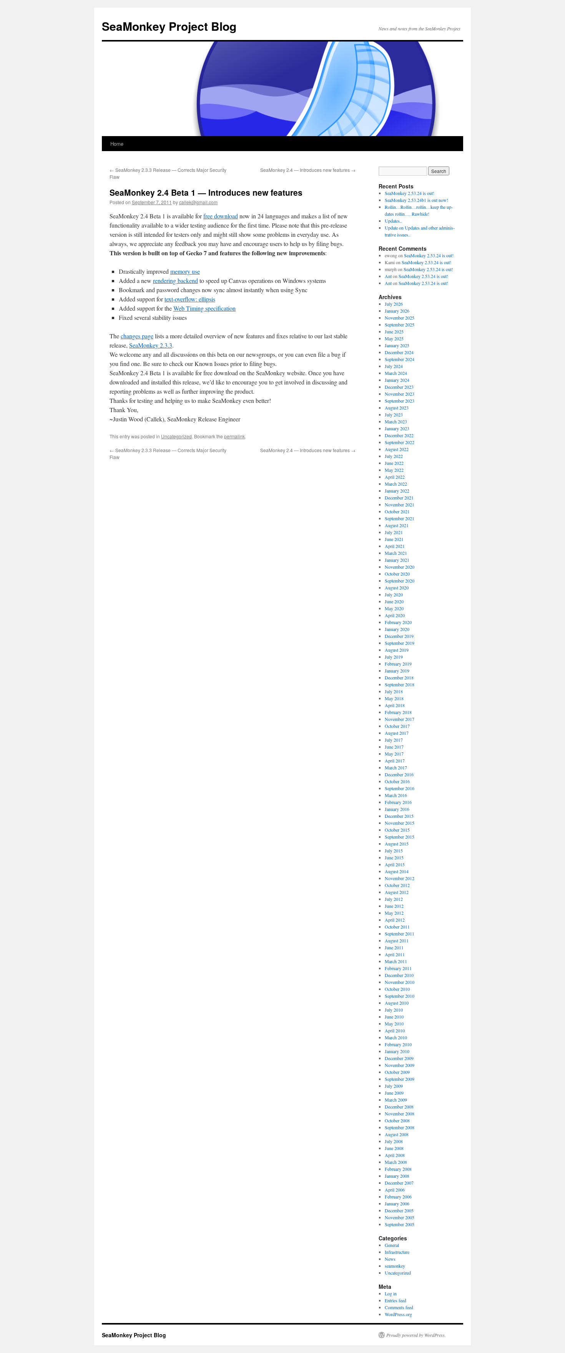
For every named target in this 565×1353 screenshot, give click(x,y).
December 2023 (399, 387)
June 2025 (394, 331)
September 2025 (399, 324)
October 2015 (397, 830)
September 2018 (399, 684)
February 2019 (398, 664)
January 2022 (397, 491)
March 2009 (396, 1100)
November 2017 (399, 719)
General (392, 1245)
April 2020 (395, 615)
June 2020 (394, 601)
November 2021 (399, 504)
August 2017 (397, 733)
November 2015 (399, 823)
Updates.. (393, 221)
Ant (388, 276)
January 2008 (397, 1176)
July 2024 (394, 366)
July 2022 (394, 456)
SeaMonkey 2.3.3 (150, 345)
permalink (234, 436)
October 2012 (397, 885)
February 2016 (398, 802)
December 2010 (399, 975)
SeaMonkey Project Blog (169, 26)
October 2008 (397, 1120)
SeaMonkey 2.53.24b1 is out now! (416, 200)
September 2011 (399, 933)
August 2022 (397, 449)
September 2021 (399, 518)
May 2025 (394, 338)
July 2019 (394, 657)
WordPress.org (398, 1314)
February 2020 (398, 622)
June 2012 (394, 906)
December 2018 (399, 677)
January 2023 (397, 428)
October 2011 (397, 927)
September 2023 (399, 401)
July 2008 (394, 1141)
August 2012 (397, 892)
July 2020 (394, 594)
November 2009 (399, 1065)
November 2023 (399, 394)
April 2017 (395, 760)
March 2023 (396, 421)
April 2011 (395, 954)
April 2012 (395, 920)
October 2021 (397, 511)
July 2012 (394, 899)
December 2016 (399, 774)
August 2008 (397, 1134)
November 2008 (399, 1113)
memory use (185, 271)
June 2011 (394, 947)
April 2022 (395, 477)
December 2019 (399, 636)
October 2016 (397, 781)
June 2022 (394, 463)
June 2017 (394, 747)
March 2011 (396, 961)
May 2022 (394, 470)
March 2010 (396, 1037)
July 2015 (394, 850)
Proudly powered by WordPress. (416, 1335)
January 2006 (397, 1203)
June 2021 (394, 539)
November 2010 (399, 982)
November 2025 (399, 318)
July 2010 (394, 1010)
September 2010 (399, 996)
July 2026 (394, 304)
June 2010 (394, 1017)
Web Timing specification (204, 308)
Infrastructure (397, 1252)
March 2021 (396, 553)
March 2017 (396, 767)
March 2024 (396, 373)
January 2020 (397, 629)
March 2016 (396, 795)
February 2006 (398, 1196)
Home (116, 143)
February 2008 (398, 1169)
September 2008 (399, 1127)
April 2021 (395, 546)
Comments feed (399, 1307)
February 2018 (398, 712)
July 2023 (394, 414)
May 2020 (394, 608)
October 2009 (397, 1072)
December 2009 (399, 1058)
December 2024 (399, 352)
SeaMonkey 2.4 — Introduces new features (308, 169)
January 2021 (397, 560)
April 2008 (395, 1155)
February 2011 (398, 968)
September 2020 (399, 580)
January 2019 (397, 670)
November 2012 (399, 878)
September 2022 (399, 442)
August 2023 (397, 407)
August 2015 (397, 843)
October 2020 (397, 574)
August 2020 (397, 587)
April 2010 (395, 1030)
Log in (391, 1293)
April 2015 (395, 864)
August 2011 (397, 940)
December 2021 (399, 497)
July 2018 (394, 691)
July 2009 (394, 1086)
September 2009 (399, 1079)
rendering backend (175, 280)
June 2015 (394, 857)
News (390, 1259)
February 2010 (398, 1044)
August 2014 (397, 871)
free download (220, 216)
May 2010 (394, 1023)
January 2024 (397, 380)
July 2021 (394, 532)
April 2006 (395, 1190)
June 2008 (394, 1148)
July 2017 (394, 740)
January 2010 (397, 1051)
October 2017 (397, 726)
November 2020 (399, 567)
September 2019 (399, 643)
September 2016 (399, 788)
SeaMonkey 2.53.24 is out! (409, 193)
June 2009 (394, 1093)
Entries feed (395, 1300)
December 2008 (399, 1106)
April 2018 (395, 705)
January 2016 (397, 809)
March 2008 (396, 1162)
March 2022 (396, 484)
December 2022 (399, 435)
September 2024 (399, 359)
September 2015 (399, 837)
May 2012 (394, 913)
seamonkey (395, 1266)
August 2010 (397, 1003)
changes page (137, 336)
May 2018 (394, 698)
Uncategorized (176, 436)
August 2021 (397, 525)
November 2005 (399, 1217)
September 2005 (399, 1224)
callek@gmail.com (198, 202)
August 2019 (397, 650)
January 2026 (397, 311)
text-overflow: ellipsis (190, 299)
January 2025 (397, 345)
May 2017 (394, 754)
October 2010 (397, 989)
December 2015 (399, 816)
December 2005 (399, 1210)
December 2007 (399, 1183)
